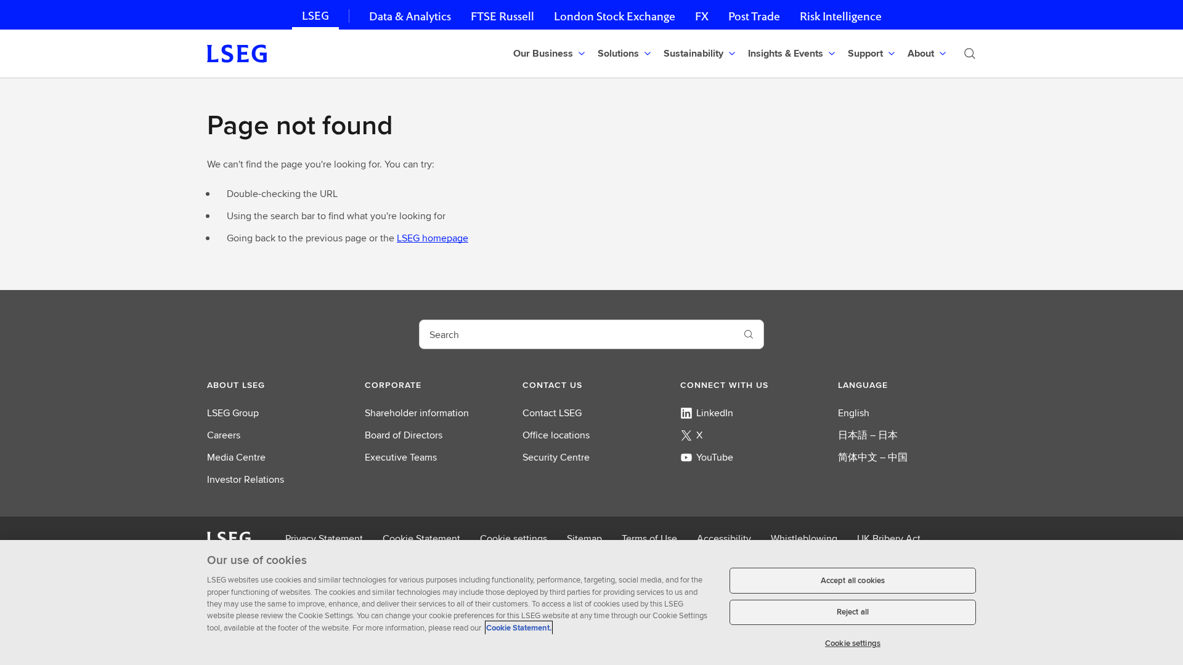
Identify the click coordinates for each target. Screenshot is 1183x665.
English (853, 413)
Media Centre (236, 457)
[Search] (970, 53)
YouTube (714, 457)
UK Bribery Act (889, 538)
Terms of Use (649, 538)
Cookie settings (513, 538)
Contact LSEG (552, 413)
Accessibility (724, 538)
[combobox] (577, 334)
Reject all (853, 612)
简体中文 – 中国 (873, 457)
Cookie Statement (421, 538)
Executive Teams (401, 457)
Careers (223, 435)
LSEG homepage (432, 238)
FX (702, 16)
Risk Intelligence (841, 16)
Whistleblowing (804, 538)
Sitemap (584, 538)
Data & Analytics (410, 16)
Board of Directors (403, 435)
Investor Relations (245, 479)
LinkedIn (714, 413)
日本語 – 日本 (868, 435)
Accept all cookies (853, 580)
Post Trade (754, 16)
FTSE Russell (502, 16)
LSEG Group (233, 413)
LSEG (315, 16)
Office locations (556, 435)
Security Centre (556, 457)
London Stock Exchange (614, 16)
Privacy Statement (324, 538)
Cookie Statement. (518, 628)
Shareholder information (417, 413)
